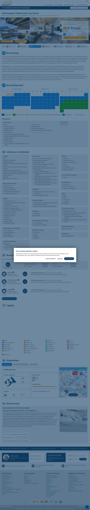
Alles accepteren (69, 258)
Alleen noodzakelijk (51, 258)
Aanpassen (60, 258)
